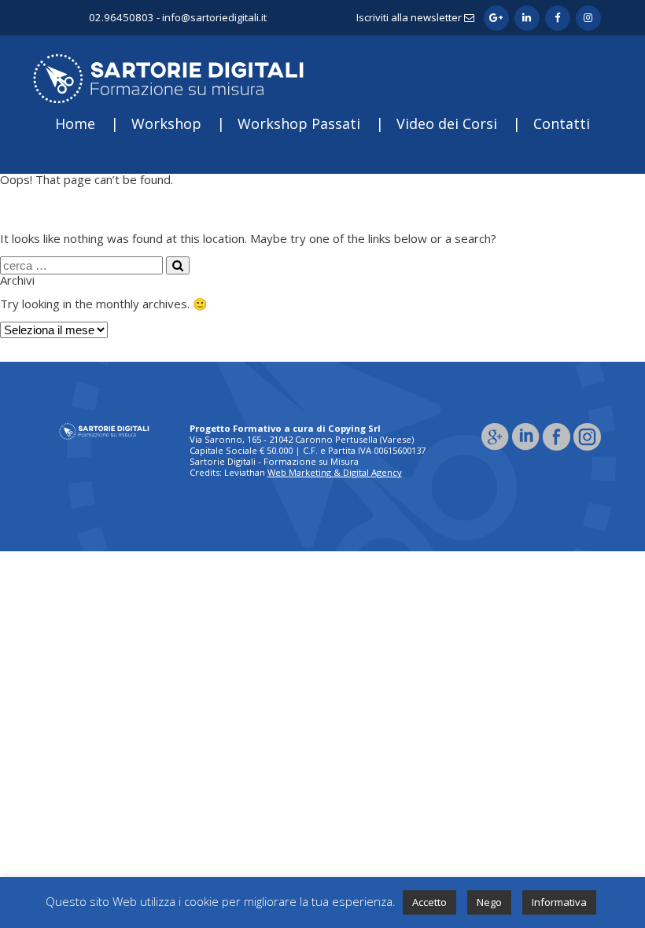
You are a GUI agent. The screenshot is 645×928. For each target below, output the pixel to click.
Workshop (166, 123)
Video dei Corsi (446, 123)
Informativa (559, 902)
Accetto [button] (429, 902)
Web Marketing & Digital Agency (334, 472)
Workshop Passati (299, 123)
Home (75, 123)
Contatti (561, 123)
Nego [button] (489, 902)
